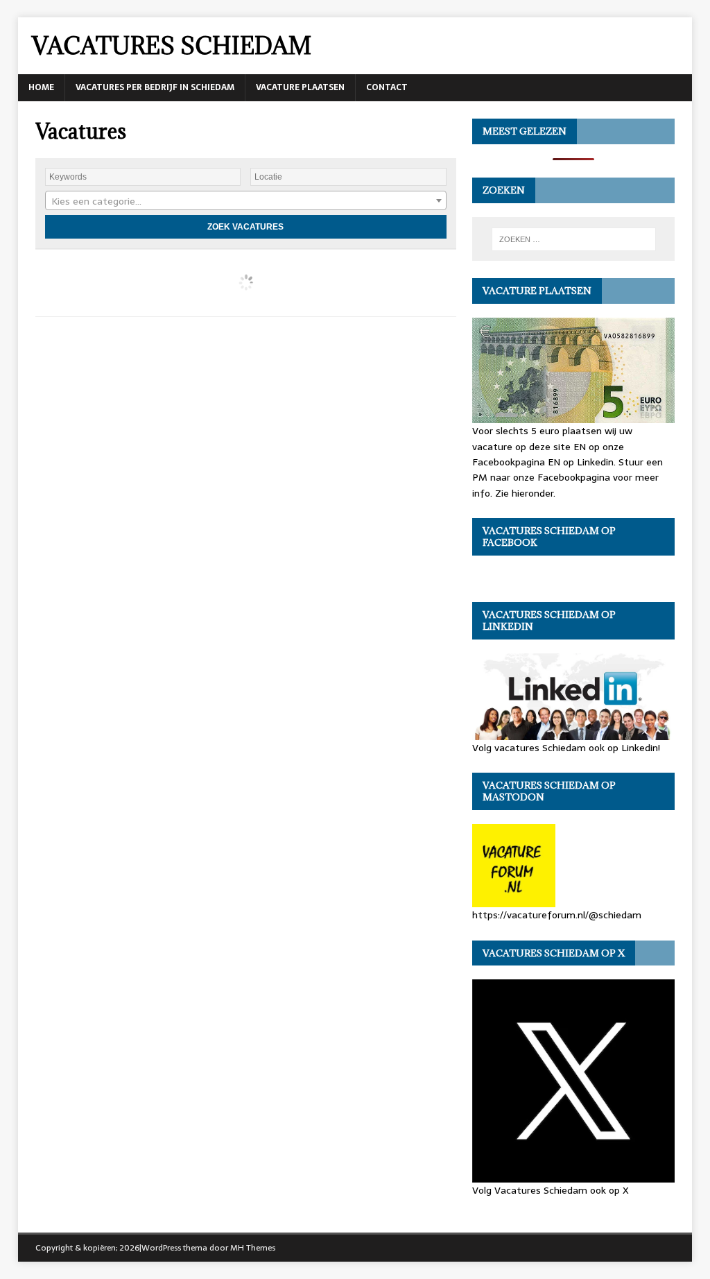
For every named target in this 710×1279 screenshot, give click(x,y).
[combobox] (246, 200)
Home (41, 87)
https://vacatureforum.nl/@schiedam (556, 914)
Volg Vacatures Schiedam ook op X (550, 1190)
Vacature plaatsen (300, 87)
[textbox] (246, 201)
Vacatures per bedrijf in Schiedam (155, 87)
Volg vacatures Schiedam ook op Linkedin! (566, 747)
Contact (387, 87)
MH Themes (252, 1248)
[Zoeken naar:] (574, 239)
